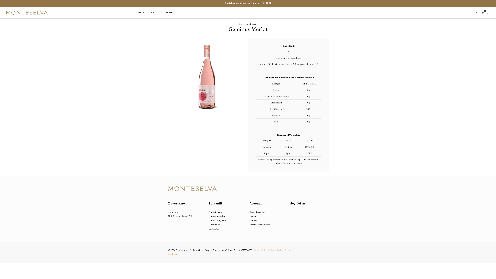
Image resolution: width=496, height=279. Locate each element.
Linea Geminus (216, 212)
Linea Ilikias (214, 224)
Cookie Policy (276, 250)
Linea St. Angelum (217, 220)
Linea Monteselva (217, 216)
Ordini (253, 216)
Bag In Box (214, 229)
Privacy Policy (261, 250)
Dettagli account (257, 212)
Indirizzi (253, 220)
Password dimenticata (260, 224)
